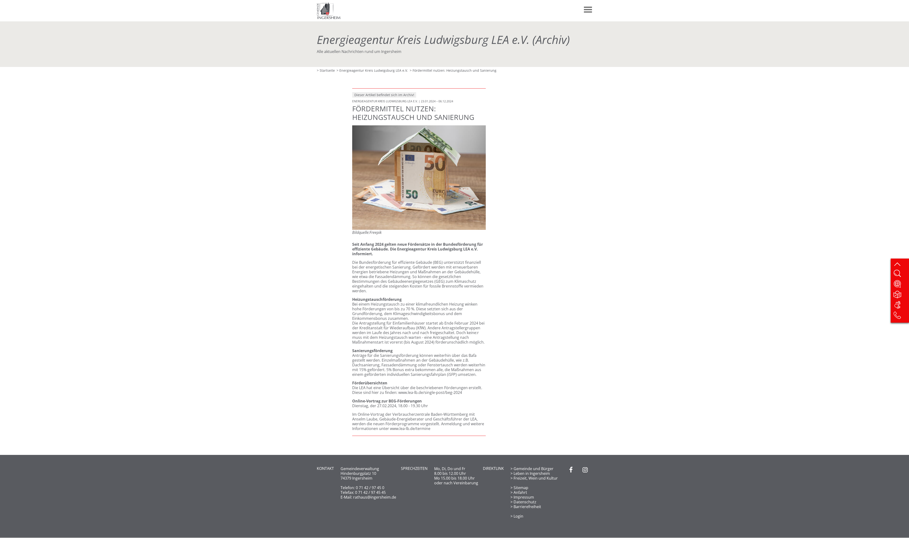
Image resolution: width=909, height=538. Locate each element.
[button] (588, 7)
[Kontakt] (901, 316)
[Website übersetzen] (901, 285)
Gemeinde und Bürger (533, 468)
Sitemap (521, 487)
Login (518, 516)
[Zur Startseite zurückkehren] (329, 4)
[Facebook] (571, 492)
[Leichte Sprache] (901, 296)
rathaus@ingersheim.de (374, 497)
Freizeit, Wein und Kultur (536, 478)
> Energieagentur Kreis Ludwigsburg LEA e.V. (372, 70)
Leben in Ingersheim (532, 473)
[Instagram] (585, 492)
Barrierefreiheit (527, 506)
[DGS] (901, 306)
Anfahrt (520, 492)
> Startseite (326, 70)
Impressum (524, 497)
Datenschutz (525, 502)
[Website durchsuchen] (901, 275)
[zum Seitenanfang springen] (901, 264)
